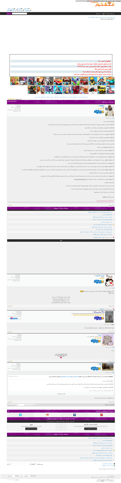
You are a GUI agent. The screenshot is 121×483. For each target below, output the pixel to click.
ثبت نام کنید (76, 376)
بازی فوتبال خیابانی (72, 97)
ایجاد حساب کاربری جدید (91, 428)
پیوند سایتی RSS (95, 477)
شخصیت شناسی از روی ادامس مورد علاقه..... (101, 227)
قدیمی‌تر (111, 404)
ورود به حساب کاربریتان (31, 428)
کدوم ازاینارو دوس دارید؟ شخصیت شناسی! (102, 219)
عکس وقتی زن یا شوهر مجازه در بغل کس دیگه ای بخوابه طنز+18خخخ (96, 232)
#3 (113, 324)
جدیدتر (107, 404)
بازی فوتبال (27, 10)
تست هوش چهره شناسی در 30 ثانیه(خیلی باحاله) (100, 212)
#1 (113, 118)
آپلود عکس (18, 8)
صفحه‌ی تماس (111, 476)
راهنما (8, 10)
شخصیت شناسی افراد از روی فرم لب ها (103, 224)
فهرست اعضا (11, 8)
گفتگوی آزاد (92, 17)
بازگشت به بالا (106, 477)
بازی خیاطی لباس (63, 97)
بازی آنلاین (25, 8)
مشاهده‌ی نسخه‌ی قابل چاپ (107, 463)
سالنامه (14, 10)
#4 (113, 347)
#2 (113, 288)
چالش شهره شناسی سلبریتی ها (104, 229)
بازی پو (85, 97)
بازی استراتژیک (49, 97)
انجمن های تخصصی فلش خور (109, 17)
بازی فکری (43, 97)
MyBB (102, 481)
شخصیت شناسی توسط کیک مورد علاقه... (102, 217)
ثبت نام (97, 13)
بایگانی (101, 477)
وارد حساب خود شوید (66, 376)
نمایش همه (99, 411)
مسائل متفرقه (98, 17)
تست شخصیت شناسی (106, 222)
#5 (113, 372)
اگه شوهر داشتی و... (107, 214)
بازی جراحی (81, 97)
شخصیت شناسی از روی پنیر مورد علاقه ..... (102, 234)
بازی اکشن (56, 97)
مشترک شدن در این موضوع (108, 465)
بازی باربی (20, 10)
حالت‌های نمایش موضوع (12, 101)
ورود (103, 13)
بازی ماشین (37, 97)
